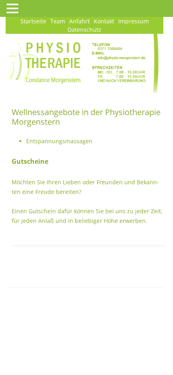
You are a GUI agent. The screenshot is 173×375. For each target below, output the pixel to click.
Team (57, 21)
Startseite (33, 21)
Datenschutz (84, 29)
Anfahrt (79, 21)
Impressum (133, 21)
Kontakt (104, 21)
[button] (13, 8)
